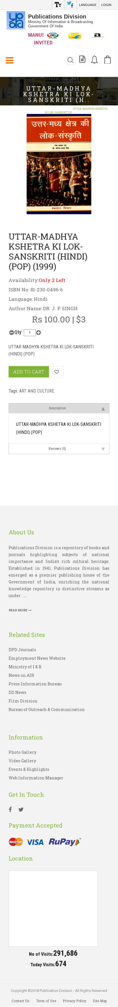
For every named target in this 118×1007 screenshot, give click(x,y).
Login (106, 5)
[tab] (59, 408)
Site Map (100, 1000)
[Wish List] (57, 371)
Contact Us (20, 1000)
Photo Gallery (22, 752)
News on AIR (21, 675)
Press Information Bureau (35, 684)
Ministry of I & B (25, 666)
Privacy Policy (74, 1000)
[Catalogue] (82, 60)
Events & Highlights (29, 769)
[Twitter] (21, 810)
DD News (17, 692)
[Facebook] (10, 810)
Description (57, 408)
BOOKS (29, 108)
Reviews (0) (57, 448)
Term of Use (46, 1000)
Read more (18, 610)
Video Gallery (22, 760)
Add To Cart (28, 372)
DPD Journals (22, 649)
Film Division (23, 701)
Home (14, 108)
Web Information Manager (36, 778)
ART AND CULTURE (53, 108)
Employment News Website (37, 658)
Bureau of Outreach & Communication (47, 709)
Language (88, 5)
